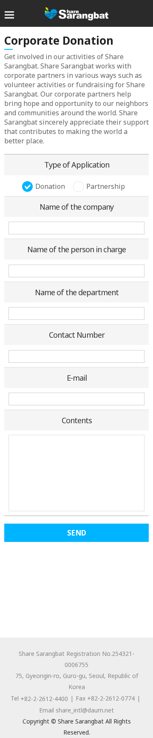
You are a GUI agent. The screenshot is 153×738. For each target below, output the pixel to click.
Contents (77, 420)
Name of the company (76, 207)
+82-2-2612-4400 (44, 699)
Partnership (105, 186)
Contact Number (77, 335)
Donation (50, 186)
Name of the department (77, 292)
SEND (76, 533)
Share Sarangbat (76, 13)
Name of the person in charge (76, 249)
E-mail (77, 378)
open (9, 15)
